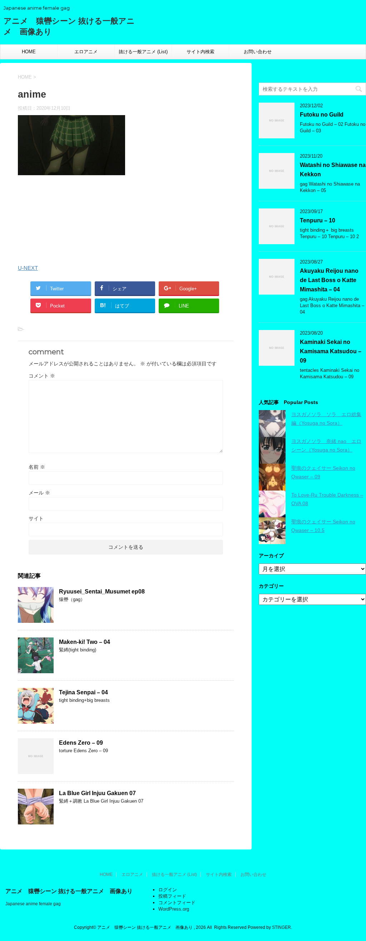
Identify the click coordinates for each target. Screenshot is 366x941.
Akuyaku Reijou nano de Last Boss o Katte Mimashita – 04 (329, 280)
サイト (36, 518)
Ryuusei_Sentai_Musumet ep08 (102, 591)
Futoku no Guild (321, 115)
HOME (29, 51)
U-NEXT (28, 268)
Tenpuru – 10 (317, 220)
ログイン (167, 889)
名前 (37, 467)
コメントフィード (177, 902)
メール (39, 493)
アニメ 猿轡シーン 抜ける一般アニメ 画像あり (69, 891)
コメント (42, 376)
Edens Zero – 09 (81, 743)
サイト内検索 (200, 51)
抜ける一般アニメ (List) (143, 51)
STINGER (281, 927)
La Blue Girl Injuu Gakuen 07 (97, 793)
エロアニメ (86, 51)
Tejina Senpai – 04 (83, 692)
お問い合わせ (258, 51)
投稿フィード (172, 896)
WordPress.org (173, 909)
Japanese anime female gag (33, 903)
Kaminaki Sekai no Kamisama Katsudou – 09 (330, 351)
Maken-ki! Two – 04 (84, 642)
